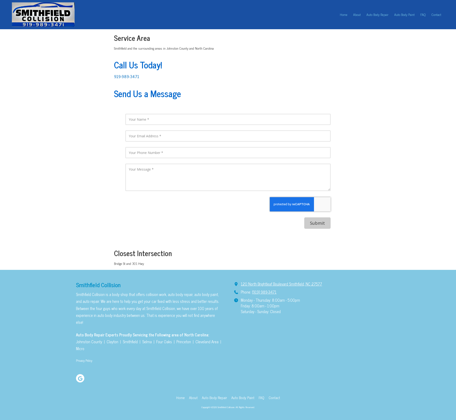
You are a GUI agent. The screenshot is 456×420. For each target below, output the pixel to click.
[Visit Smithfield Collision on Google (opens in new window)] (80, 378)
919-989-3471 (126, 76)
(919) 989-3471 (264, 292)
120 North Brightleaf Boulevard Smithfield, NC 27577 (281, 284)
